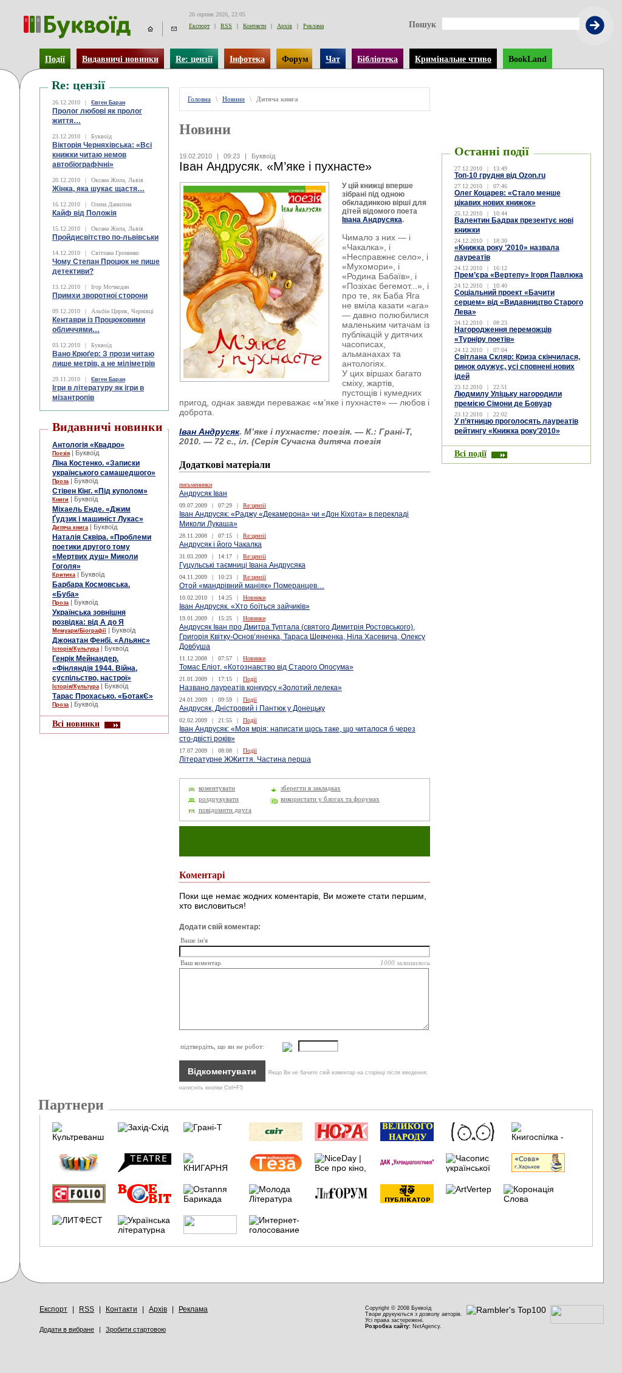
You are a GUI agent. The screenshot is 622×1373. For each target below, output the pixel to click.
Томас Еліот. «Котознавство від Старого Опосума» (266, 667)
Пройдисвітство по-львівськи (105, 237)
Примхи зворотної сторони (100, 295)
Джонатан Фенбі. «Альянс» (101, 640)
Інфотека (247, 59)
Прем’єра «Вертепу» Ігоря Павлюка (518, 275)
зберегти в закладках (311, 788)
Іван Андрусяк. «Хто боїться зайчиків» (244, 606)
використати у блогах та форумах (330, 799)
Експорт (199, 25)
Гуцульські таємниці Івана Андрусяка (242, 565)
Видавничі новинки (120, 59)
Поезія (61, 453)
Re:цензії (254, 505)
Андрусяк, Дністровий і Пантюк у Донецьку (252, 708)
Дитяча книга (70, 527)
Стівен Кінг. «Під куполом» (100, 491)
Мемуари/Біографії (79, 631)
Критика (63, 575)
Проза (60, 481)
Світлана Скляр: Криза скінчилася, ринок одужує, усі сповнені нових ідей (517, 367)
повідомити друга (225, 810)
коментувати (217, 788)
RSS (226, 25)
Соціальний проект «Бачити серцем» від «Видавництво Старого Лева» (518, 302)
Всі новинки (76, 723)
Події (55, 59)
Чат (333, 59)
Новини (233, 99)
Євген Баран (108, 103)
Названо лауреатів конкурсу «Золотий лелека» (260, 687)
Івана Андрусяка (372, 219)
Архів (284, 25)
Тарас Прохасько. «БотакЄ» (102, 696)
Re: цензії (194, 59)
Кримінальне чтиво (453, 59)
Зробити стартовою (136, 1329)
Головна (199, 99)
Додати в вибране (66, 1329)
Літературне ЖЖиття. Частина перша (245, 759)
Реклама (313, 25)
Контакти (254, 25)
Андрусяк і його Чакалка (220, 544)
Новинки (254, 597)
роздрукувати (219, 799)
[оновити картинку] (281, 1046)
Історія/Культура (75, 649)
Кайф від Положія (84, 213)
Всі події (470, 453)
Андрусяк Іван (203, 493)
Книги (60, 500)
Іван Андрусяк (209, 431)
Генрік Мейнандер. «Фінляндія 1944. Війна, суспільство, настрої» (94, 668)
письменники (195, 484)
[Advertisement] (516, 105)
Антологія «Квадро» (88, 445)
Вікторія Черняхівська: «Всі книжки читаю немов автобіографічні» (102, 155)
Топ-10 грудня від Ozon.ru (499, 175)
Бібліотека (377, 59)
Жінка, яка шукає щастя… (98, 189)
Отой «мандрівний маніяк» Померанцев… (251, 585)
